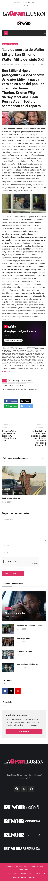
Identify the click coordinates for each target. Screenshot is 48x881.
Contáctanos (32, 878)
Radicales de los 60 (11, 498)
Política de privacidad (26, 873)
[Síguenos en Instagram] (27, 5)
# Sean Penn (33, 390)
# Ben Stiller (21, 385)
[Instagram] (18, 691)
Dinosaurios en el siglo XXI (28, 664)
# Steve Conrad (27, 381)
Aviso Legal (40, 873)
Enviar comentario (13, 573)
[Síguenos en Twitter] (24, 5)
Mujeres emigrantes (15, 613)
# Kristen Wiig (14, 381)
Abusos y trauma (23, 638)
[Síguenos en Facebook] (20, 5)
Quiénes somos (11, 873)
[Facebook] (5, 691)
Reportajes (13, 44)
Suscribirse (24, 731)
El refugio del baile (24, 651)
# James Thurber (8, 385)
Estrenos (5, 44)
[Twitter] (11, 691)
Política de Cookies (19, 878)
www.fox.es (6, 371)
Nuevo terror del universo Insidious (31, 626)
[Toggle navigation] (6, 33)
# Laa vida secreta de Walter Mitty (14, 390)
